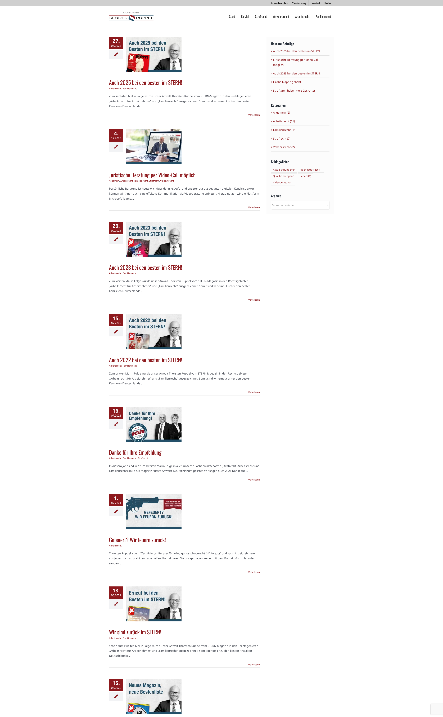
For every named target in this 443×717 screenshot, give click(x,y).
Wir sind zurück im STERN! (135, 632)
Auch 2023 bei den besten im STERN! (145, 267)
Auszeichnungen (284, 169)
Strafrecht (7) (281, 138)
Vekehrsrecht (159, 162)
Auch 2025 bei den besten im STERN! (145, 82)
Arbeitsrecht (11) (284, 121)
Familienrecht (161, 63)
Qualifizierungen (284, 176)
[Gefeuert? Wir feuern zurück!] (154, 511)
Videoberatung (283, 182)
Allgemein (139, 158)
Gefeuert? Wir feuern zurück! (137, 540)
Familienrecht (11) (284, 130)
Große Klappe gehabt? (287, 82)
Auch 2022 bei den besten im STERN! (145, 360)
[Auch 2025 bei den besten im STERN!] (154, 54)
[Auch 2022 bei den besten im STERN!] (154, 331)
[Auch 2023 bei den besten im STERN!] (154, 239)
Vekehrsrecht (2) (284, 147)
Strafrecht (146, 162)
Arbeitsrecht (146, 63)
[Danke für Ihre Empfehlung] (154, 424)
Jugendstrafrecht (311, 169)
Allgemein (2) (281, 112)
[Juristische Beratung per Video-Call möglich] (154, 146)
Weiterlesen (254, 114)
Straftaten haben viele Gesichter (294, 90)
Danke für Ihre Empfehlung (135, 452)
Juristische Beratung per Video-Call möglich (152, 175)
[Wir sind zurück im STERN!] (154, 603)
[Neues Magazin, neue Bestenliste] (154, 696)
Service (305, 176)
